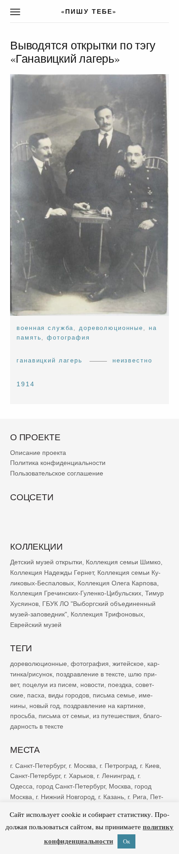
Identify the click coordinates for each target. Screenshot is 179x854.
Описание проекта (38, 452)
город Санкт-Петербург (70, 786)
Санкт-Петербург (35, 776)
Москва (120, 786)
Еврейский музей (36, 624)
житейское (128, 664)
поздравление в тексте (90, 674)
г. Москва (82, 765)
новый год (44, 705)
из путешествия (116, 716)
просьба (22, 716)
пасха (36, 695)
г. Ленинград (115, 776)
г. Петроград (118, 765)
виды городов (68, 695)
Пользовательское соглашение (56, 473)
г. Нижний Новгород (65, 796)
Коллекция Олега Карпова (117, 583)
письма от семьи (64, 716)
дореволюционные (111, 327)
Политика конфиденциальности (58, 463)
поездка (120, 684)
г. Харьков (78, 776)
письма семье (114, 695)
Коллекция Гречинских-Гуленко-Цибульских (75, 593)
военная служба (45, 327)
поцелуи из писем (49, 684)
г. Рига (137, 796)
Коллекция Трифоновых (107, 614)
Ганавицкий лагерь (50, 360)
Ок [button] (126, 841)
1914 (26, 384)
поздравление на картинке (103, 705)
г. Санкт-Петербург (37, 765)
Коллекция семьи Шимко (123, 562)
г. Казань (111, 796)
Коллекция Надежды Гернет (52, 572)
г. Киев (149, 765)
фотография (68, 337)
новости (92, 684)
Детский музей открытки (46, 562)
